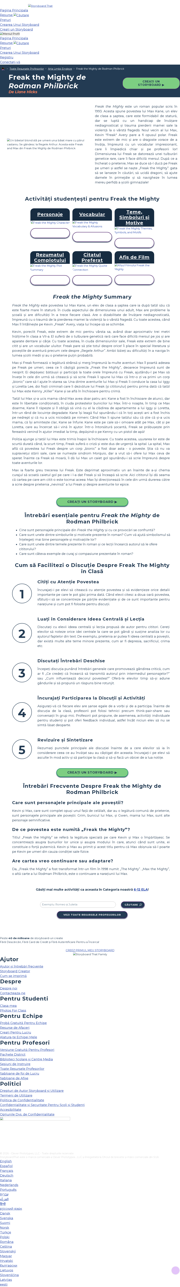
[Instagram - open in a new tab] (2, 1138)
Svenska (6, 1218)
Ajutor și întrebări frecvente (21, 966)
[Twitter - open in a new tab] (2, 1143)
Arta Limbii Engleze (60, 68)
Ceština (6, 1247)
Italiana (6, 1180)
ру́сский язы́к (11, 1209)
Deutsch (6, 1175)
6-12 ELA (141, 890)
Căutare (131, 904)
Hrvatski (6, 1261)
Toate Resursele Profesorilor (26, 68)
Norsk (4, 1228)
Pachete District (12, 1055)
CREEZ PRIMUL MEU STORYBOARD (90, 950)
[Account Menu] (10, 34)
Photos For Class (13, 1010)
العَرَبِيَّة (4, 1199)
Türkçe (5, 1232)
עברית (4, 1194)
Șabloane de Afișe (14, 1078)
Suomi (5, 1223)
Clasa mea (8, 1006)
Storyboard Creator (15, 971)
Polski (4, 1237)
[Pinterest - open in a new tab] (2, 1149)
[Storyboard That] (40, 6)
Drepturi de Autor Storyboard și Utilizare (32, 1091)
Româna (7, 1242)
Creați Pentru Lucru (15, 1032)
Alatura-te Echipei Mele (18, 1037)
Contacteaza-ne (12, 993)
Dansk (5, 1213)
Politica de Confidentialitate (22, 1100)
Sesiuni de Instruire (15, 1064)
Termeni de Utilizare (16, 1095)
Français (6, 1171)
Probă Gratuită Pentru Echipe (23, 1023)
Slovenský (8, 1251)
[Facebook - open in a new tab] (2, 1132)
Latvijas (6, 1280)
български (8, 1266)
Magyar (6, 1256)
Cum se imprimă (13, 976)
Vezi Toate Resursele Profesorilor (92, 914)
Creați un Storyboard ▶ (151, 83)
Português (8, 1190)
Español (6, 1166)
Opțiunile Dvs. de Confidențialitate (27, 1114)
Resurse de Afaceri (15, 1028)
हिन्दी (3, 1204)
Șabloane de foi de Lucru (19, 1073)
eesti (4, 1284)
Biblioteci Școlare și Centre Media (26, 1059)
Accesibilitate (10, 1110)
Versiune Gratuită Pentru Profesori (27, 1050)
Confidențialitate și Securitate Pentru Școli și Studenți (42, 1105)
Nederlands (9, 1185)
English (6, 1161)
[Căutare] (21, 15)
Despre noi (8, 988)
